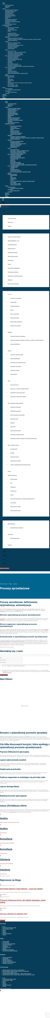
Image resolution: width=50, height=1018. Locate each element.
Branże (4, 87)
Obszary (4, 930)
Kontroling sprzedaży (12, 33)
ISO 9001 (10, 69)
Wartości (7, 7)
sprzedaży (18, 610)
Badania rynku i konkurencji (13, 34)
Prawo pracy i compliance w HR (14, 65)
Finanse (4, 8)
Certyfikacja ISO (11, 68)
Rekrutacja (10, 61)
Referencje (5, 95)
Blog (4, 96)
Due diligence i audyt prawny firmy (15, 53)
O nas (4, 4)
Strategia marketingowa (12, 40)
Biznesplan (7, 22)
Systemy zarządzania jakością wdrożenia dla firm (18, 73)
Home (4, 2)
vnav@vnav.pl (13, 812)
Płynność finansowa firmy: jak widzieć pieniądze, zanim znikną (23, 901)
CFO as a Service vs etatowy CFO (13, 914)
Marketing (7, 36)
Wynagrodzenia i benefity (13, 63)
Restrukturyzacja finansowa (8, 949)
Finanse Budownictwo (12, 92)
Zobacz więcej (3, 894)
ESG (9, 78)
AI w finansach (6, 942)
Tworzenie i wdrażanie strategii (14, 42)
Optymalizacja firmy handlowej (14, 89)
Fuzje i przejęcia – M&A (13, 85)
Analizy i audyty (6, 941)
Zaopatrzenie (10, 79)
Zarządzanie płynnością (10, 14)
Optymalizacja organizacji (13, 58)
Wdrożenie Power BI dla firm (11, 19)
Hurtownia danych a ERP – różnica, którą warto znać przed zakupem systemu (19, 974)
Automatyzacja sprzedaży (13, 35)
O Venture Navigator (9, 5)
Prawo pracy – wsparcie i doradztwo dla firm (17, 52)
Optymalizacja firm (6, 947)
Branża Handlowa (8, 88)
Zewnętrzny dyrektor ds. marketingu (15, 38)
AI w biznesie (10, 83)
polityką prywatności (7, 672)
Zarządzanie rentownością (10, 20)
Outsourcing (5, 946)
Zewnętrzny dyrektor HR (13, 56)
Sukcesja (4, 948)
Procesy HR (10, 62)
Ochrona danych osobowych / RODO (15, 54)
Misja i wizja (7, 6)
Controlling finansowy (9, 12)
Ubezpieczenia (11, 80)
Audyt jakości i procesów (13, 72)
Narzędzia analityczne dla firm (9, 943)
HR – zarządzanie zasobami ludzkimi (12, 55)
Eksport (9, 31)
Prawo (6, 49)
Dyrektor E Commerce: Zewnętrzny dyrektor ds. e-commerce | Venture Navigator (24, 39)
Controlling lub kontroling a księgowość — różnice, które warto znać (17, 973)
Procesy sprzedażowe (12, 32)
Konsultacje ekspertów (7, 944)
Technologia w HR (11, 60)
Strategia (7, 41)
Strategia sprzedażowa (12, 29)
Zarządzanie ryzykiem (12, 47)
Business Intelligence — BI (10, 11)
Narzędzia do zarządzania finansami (12, 21)
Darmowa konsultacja (4, 568)
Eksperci (4, 94)
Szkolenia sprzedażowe (7, 957)
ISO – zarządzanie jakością (10, 67)
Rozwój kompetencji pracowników (15, 59)
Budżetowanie (8, 16)
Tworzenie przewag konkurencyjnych (15, 45)
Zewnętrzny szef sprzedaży (13, 27)
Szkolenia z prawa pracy (8, 963)
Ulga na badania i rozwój (13, 86)
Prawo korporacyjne (12, 50)
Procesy (6, 74)
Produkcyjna (7, 90)
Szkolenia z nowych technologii (9, 962)
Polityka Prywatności (7, 933)
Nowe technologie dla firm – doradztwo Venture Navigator (20, 82)
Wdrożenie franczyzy (12, 70)
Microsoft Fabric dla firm (10, 15)
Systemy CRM (11, 28)
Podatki (6, 18)
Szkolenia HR (5, 958)
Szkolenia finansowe (7, 959)
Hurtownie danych (9, 13)
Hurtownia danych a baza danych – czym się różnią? (21, 889)
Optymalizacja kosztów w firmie (9, 927)
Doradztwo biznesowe (7, 25)
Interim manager (11, 48)
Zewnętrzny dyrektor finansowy (11, 9)
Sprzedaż (7, 26)
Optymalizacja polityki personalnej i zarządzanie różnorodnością (21, 66)
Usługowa (7, 93)
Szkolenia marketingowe (8, 960)
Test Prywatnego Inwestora (10, 23)
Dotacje (9, 81)
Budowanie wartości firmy (13, 46)
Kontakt (4, 97)
